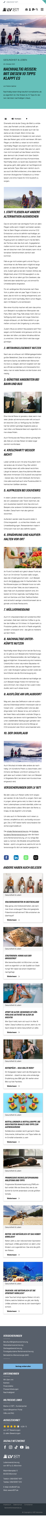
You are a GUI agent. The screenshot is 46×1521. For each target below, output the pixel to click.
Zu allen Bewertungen (11, 1433)
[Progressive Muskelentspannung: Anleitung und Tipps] (23, 1151)
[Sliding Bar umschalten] (33, 9)
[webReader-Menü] (5, 119)
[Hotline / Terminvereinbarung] (44, 2)
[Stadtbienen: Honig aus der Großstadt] (23, 928)
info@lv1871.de (14, 1487)
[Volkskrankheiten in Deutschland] (23, 875)
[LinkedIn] (16, 857)
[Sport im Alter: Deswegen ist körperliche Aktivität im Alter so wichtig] (23, 985)
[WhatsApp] (26, 857)
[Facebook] (6, 857)
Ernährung (16, 581)
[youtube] (21, 1447)
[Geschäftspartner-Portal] (26, 9)
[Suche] (37, 9)
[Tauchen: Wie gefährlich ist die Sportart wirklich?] (23, 1263)
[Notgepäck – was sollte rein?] (23, 1041)
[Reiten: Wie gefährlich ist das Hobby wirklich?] (23, 1207)
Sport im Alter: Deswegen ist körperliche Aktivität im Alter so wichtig (21, 1015)
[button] (16, 119)
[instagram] (10, 1447)
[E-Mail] (36, 857)
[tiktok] (16, 1447)
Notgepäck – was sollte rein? (19, 1068)
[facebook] (5, 1447)
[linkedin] (27, 1447)
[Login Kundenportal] (30, 9)
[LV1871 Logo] (11, 8)
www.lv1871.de (13, 1490)
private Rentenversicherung (17, 831)
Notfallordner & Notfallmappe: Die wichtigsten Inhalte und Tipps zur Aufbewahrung (22, 1124)
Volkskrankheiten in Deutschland (22, 902)
